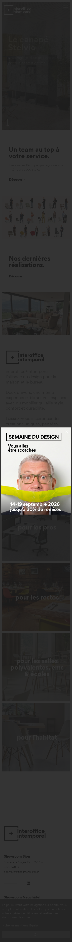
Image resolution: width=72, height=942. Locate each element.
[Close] (66, 431)
